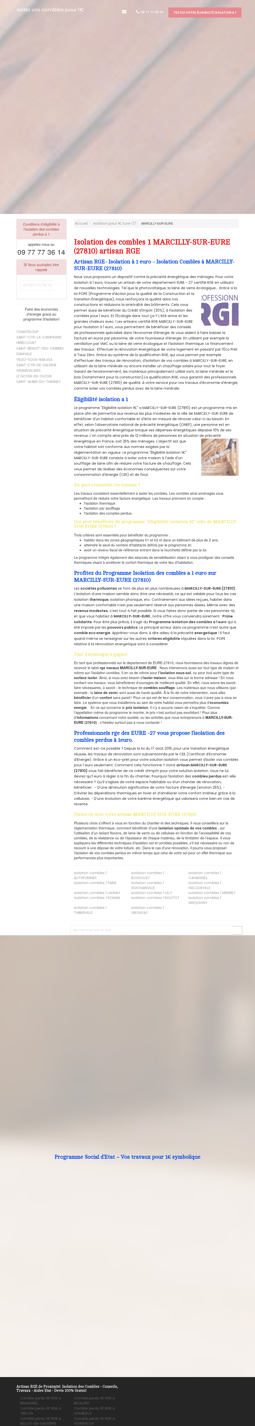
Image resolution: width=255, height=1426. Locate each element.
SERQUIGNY (205, 900)
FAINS (95, 882)
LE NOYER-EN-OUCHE (34, 376)
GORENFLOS (94, 1421)
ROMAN (97, 897)
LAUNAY (97, 892)
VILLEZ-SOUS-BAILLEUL (34, 359)
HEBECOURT (26, 342)
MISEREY (212, 892)
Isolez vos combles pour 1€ (50, 9)
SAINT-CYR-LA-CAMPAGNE (39, 337)
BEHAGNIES (40, 1401)
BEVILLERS (94, 1401)
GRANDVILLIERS (28, 370)
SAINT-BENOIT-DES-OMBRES (40, 348)
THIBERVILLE (90, 910)
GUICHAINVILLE (147, 885)
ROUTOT (155, 897)
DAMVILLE (24, 353)
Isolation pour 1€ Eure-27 (114, 223)
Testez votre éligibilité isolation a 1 (205, 12)
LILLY (151, 892)
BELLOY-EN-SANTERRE (40, 1421)
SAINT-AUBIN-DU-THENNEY (38, 381)
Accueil (81, 223)
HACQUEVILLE (205, 885)
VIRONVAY (147, 910)
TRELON (40, 1411)
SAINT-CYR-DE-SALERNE (36, 365)
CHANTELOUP (27, 331)
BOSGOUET (147, 875)
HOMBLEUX (94, 1411)
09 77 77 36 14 (151, 12)
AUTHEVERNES (90, 875)
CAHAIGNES (205, 875)
